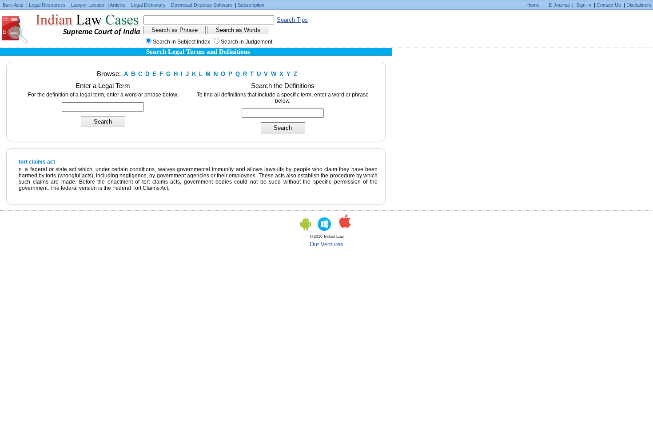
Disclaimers (639, 5)
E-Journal (559, 5)
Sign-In (583, 5)
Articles (118, 5)
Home (532, 5)
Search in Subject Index (181, 42)
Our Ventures (326, 244)
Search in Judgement (246, 42)
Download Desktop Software (201, 5)
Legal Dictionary (148, 5)
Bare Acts (13, 5)
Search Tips (292, 19)
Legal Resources (47, 5)
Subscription (251, 5)
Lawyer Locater (88, 5)
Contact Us (609, 5)
